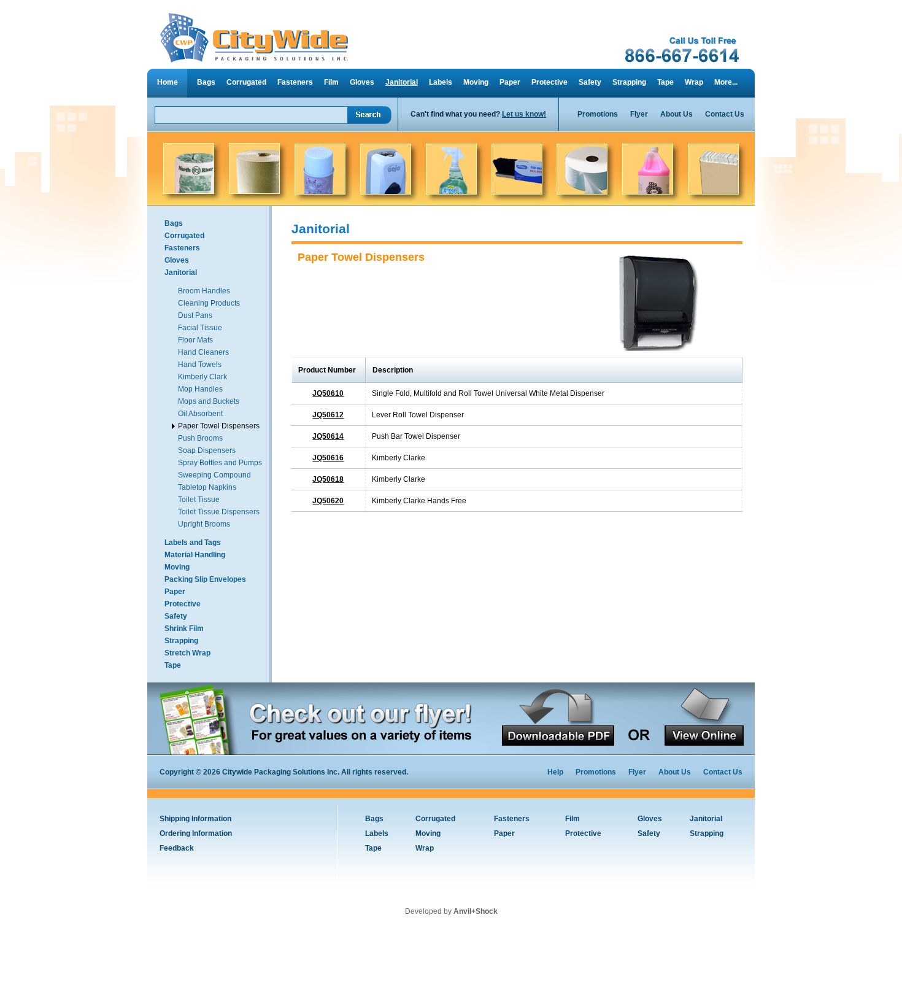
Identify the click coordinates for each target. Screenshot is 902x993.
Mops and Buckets (208, 401)
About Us (676, 114)
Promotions (597, 114)
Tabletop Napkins (207, 487)
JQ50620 (328, 500)
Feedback (177, 848)
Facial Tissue (200, 327)
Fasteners (295, 82)
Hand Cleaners (203, 352)
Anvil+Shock (475, 911)
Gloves (362, 82)
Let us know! (524, 114)
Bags (206, 82)
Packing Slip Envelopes (205, 579)
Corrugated (246, 82)
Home (167, 82)
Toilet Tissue (199, 499)
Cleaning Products (209, 303)
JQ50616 (328, 458)
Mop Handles (200, 389)
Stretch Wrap (187, 653)
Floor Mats (195, 340)
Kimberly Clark (202, 377)
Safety (590, 82)
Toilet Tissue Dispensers (219, 512)
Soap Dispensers (207, 450)
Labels (440, 82)
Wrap (694, 82)
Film (331, 82)
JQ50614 (328, 436)
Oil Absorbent (200, 413)
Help (555, 772)
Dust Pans (195, 315)
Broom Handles (204, 291)
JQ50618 (328, 479)
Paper (509, 82)
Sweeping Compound (214, 475)
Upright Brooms (204, 524)
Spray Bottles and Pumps (220, 462)
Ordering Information (196, 833)
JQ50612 (328, 415)
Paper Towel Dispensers (219, 426)
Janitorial (401, 82)
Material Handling (194, 555)
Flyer (639, 114)
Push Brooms (200, 438)
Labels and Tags (192, 542)
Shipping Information (195, 818)
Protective (549, 82)
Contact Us (724, 114)
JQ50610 (328, 393)
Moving (475, 82)
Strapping (629, 82)
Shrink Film (184, 628)
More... (726, 82)
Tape (665, 82)
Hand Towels (200, 364)
